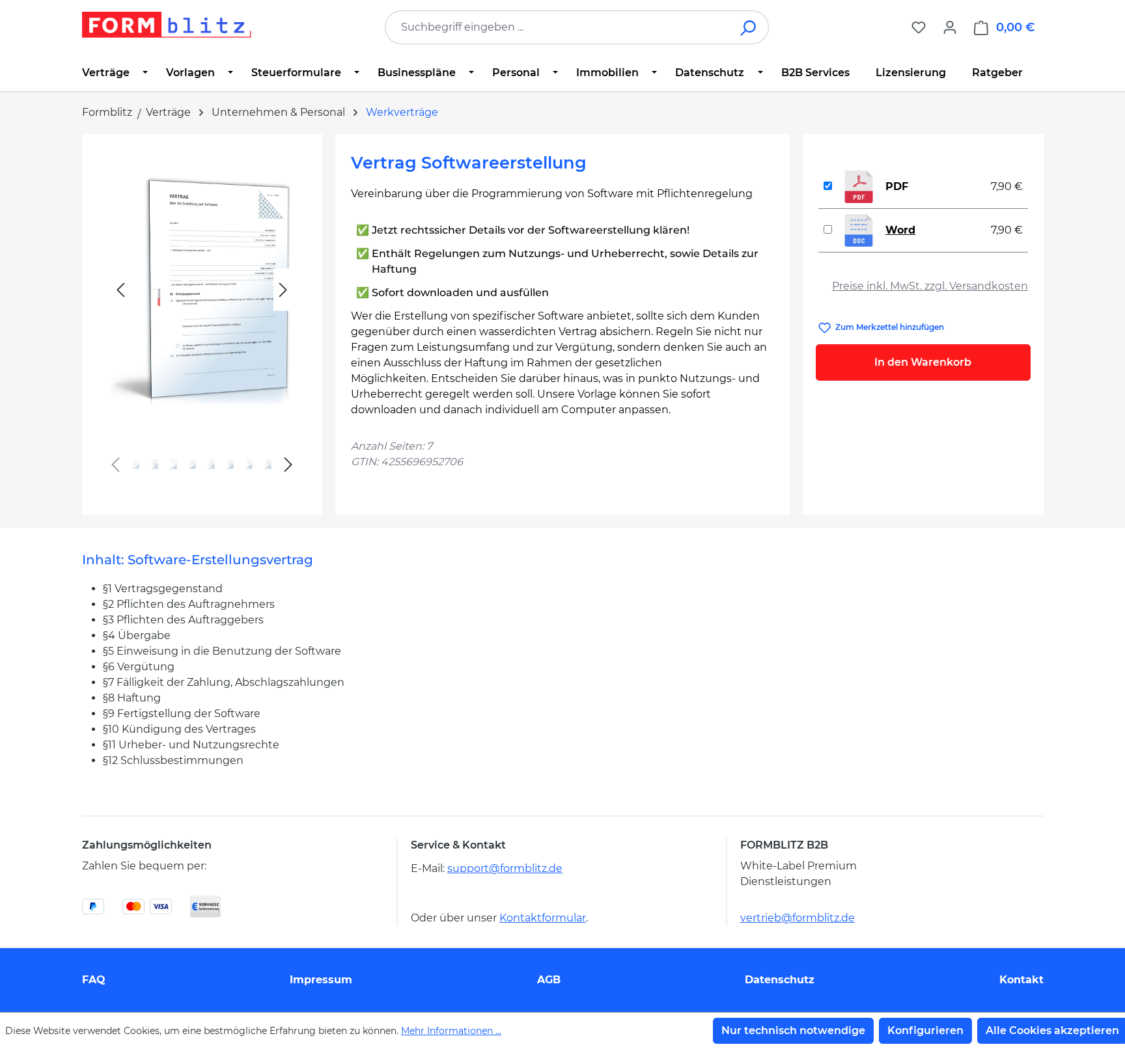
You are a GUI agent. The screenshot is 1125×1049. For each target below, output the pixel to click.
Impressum (321, 980)
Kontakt (1021, 980)
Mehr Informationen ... (451, 1031)
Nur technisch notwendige (793, 1030)
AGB (549, 980)
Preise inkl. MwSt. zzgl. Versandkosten (930, 286)
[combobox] (557, 27)
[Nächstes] (283, 290)
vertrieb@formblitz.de (797, 918)
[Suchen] (749, 27)
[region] (202, 319)
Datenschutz (779, 980)
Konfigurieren (925, 1030)
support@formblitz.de (504, 868)
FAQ (93, 980)
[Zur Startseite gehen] (166, 25)
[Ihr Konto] (949, 27)
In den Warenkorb (922, 362)
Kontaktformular (542, 918)
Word (900, 230)
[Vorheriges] (120, 290)
